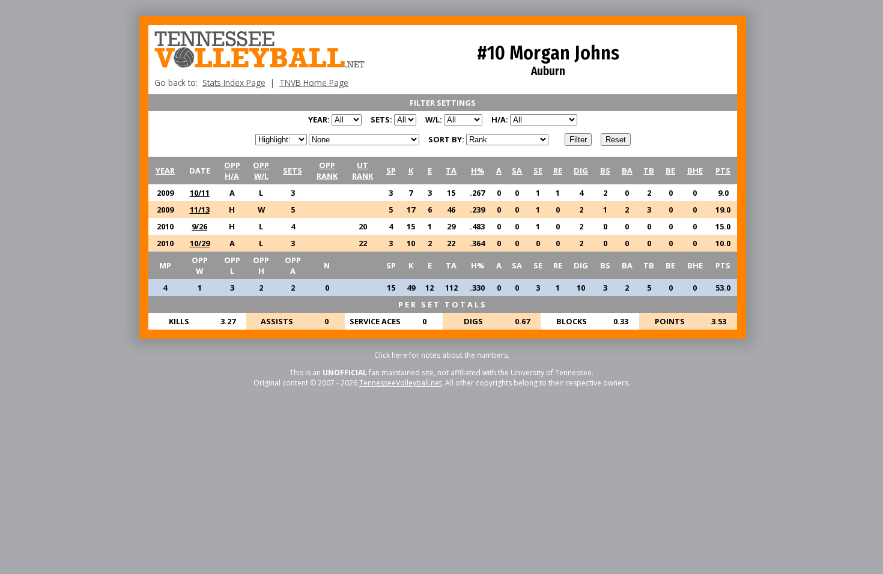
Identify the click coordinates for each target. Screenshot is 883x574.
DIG (581, 170)
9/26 (199, 226)
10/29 (200, 243)
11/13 (200, 209)
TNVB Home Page (313, 82)
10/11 (200, 192)
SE (537, 170)
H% (477, 170)
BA (627, 170)
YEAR (165, 170)
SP (391, 170)
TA (451, 170)
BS (605, 170)
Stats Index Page (234, 82)
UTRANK (362, 170)
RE (557, 170)
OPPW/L (261, 170)
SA (517, 170)
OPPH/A (232, 170)
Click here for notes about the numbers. (441, 355)
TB (648, 170)
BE (670, 170)
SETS (292, 170)
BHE (695, 170)
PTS (722, 170)
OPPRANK (327, 170)
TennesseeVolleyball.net (400, 383)
